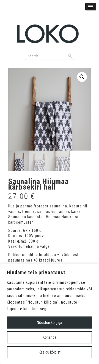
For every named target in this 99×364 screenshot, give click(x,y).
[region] (49, 313)
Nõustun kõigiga (49, 322)
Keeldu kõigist (50, 352)
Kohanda (49, 337)
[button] (82, 77)
